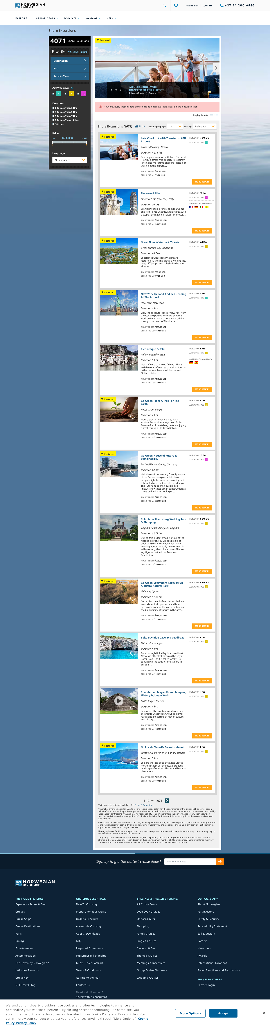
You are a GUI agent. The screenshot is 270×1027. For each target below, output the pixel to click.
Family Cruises (146, 933)
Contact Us (83, 985)
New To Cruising (86, 904)
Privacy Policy (25, 1023)
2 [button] (206, 246)
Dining (19, 941)
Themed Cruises (147, 955)
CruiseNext (22, 977)
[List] (216, 115)
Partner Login (206, 985)
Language (58, 153)
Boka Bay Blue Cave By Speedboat (162, 637)
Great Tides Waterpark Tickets (160, 242)
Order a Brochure (87, 919)
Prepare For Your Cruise (91, 911)
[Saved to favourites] (132, 154)
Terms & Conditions (144, 805)
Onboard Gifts (146, 919)
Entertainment (24, 948)
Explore (21, 18)
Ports (18, 933)
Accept (223, 1013)
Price (55, 133)
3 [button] (206, 197)
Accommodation (25, 955)
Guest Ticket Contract (89, 963)
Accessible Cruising (88, 926)
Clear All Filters (78, 52)
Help (110, 18)
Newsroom (204, 948)
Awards (202, 955)
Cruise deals (45, 18)
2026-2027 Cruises (148, 911)
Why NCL (70, 18)
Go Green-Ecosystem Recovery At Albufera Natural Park (162, 584)
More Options (190, 1013)
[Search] (164, 5)
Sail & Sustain (206, 933)
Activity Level (61, 88)
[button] (72, 88)
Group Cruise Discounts (152, 970)
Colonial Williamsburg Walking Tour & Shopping (163, 520)
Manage (92, 18)
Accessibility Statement (212, 926)
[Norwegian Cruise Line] (30, 5)
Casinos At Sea (146, 948)
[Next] (167, 800)
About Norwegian (209, 904)
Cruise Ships (23, 919)
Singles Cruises (146, 941)
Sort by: (188, 126)
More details (202, 181)
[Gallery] (211, 115)
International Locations (212, 963)
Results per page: (157, 126)
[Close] (264, 1013)
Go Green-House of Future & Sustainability (159, 457)
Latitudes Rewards (27, 970)
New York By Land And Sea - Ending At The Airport (163, 295)
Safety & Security (208, 919)
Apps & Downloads (88, 933)
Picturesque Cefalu (153, 349)
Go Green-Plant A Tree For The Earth (160, 402)
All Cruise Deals (147, 904)
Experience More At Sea (30, 904)
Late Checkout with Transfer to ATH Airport (146, 88)
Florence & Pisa (150, 193)
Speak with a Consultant (91, 997)
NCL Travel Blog (25, 985)
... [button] (166, 165)
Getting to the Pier (88, 977)
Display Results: (200, 115)
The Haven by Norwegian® (32, 963)
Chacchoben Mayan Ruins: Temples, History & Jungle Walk (163, 693)
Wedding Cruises (148, 977)
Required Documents (89, 948)
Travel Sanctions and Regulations (219, 970)
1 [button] (206, 142)
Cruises (20, 911)
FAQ (78, 941)
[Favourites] (176, 5)
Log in (207, 5)
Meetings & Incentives (151, 963)
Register (192, 5)
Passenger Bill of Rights (91, 955)
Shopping (143, 926)
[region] (135, 1013)
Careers (203, 941)
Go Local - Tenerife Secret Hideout (162, 747)
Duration (58, 103)
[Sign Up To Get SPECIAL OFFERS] (220, 861)
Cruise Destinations (27, 926)
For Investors (206, 911)
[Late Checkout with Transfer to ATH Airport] (157, 68)
